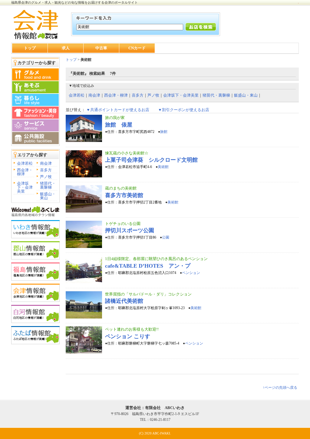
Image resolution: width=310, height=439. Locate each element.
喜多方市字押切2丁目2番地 (140, 202)
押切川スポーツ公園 (129, 230)
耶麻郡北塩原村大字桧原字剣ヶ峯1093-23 (151, 308)
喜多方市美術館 (124, 195)
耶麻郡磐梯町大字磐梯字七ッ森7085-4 (148, 343)
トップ (30, 48)
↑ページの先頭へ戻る (280, 387)
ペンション (191, 273)
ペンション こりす (127, 336)
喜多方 (46, 170)
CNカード (137, 48)
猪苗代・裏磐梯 (48, 185)
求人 (66, 48)
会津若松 (25, 163)
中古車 (101, 48)
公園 (165, 237)
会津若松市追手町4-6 (135, 167)
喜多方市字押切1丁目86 (137, 237)
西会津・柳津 (25, 172)
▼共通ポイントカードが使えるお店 (117, 109)
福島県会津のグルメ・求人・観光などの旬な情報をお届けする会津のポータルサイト (74, 2)
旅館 (163, 132)
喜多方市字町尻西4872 (136, 132)
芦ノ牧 (46, 176)
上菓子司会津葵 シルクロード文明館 (151, 160)
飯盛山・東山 (48, 196)
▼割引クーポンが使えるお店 (183, 109)
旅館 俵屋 (118, 125)
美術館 (163, 167)
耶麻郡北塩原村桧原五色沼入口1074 (147, 273)
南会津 (46, 163)
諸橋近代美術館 (124, 301)
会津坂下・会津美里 (25, 187)
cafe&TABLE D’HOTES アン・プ (147, 266)
